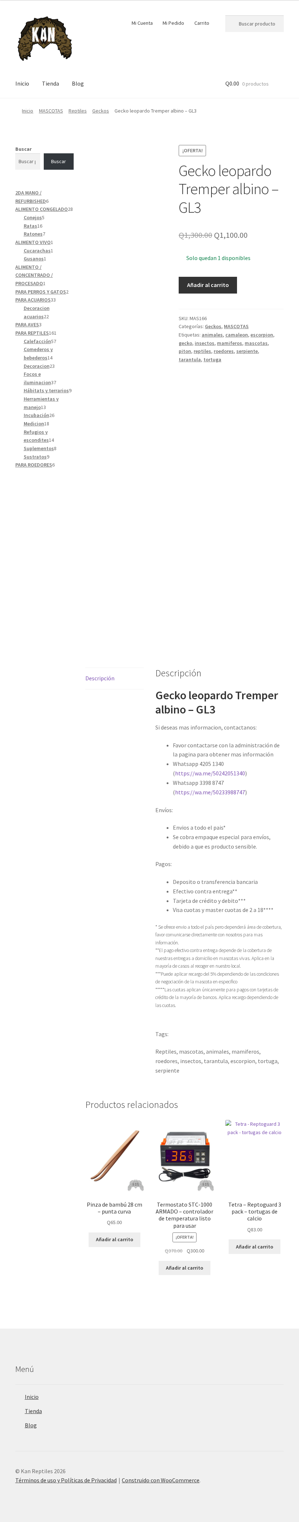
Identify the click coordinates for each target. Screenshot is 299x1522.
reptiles (202, 351)
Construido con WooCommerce (160, 1480)
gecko (185, 343)
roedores (224, 351)
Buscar (23, 149)
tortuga (212, 359)
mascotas (256, 343)
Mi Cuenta (142, 23)
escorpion (262, 334)
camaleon (236, 334)
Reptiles (78, 110)
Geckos (100, 110)
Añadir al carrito (208, 284)
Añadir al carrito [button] (114, 1239)
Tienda (50, 83)
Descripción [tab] (99, 678)
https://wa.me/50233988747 (210, 792)
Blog (78, 83)
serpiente (247, 351)
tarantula (190, 359)
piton (185, 351)
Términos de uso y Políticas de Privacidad (66, 1480)
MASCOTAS (51, 110)
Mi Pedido (173, 23)
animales (212, 334)
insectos (204, 343)
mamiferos (229, 343)
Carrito (201, 23)
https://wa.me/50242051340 (210, 773)
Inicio (22, 83)
